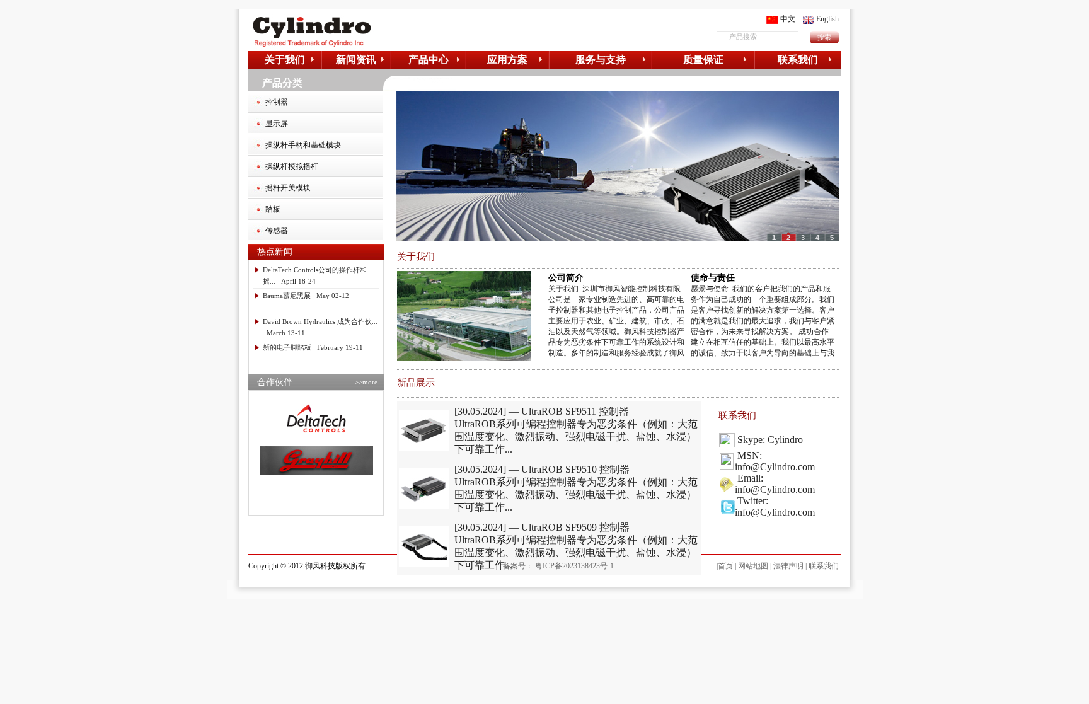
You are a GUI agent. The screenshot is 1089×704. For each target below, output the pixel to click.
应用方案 (507, 59)
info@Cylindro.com (775, 466)
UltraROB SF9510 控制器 (575, 469)
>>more (366, 382)
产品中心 (428, 59)
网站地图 (753, 566)
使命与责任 (713, 277)
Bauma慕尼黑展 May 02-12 (306, 295)
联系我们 (798, 59)
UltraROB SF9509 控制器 (575, 527)
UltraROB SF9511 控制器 (575, 411)
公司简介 (566, 277)
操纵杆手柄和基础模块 (303, 145)
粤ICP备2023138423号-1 (574, 566)
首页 (725, 566)
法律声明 (788, 566)
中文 (787, 18)
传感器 (276, 230)
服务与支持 (600, 59)
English (827, 18)
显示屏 (276, 123)
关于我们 (285, 59)
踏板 (272, 209)
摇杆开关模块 (288, 187)
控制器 (276, 102)
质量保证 (703, 59)
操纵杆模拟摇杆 (291, 166)
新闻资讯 (356, 59)
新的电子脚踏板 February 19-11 (313, 347)
